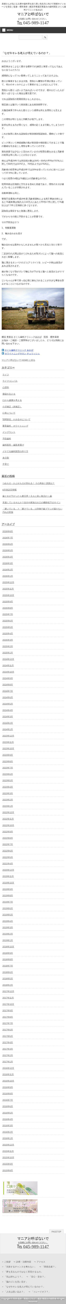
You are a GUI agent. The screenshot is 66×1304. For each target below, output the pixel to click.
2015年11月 (8, 1151)
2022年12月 (8, 812)
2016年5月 (7, 1113)
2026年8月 (7, 531)
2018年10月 (8, 946)
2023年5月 (7, 780)
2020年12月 (8, 870)
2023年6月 (7, 774)
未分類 (5, 458)
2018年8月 (7, 959)
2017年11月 (8, 998)
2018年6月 (7, 972)
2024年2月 (7, 723)
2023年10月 (8, 748)
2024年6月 (7, 697)
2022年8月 (7, 838)
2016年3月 (7, 1125)
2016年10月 (8, 1081)
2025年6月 (7, 621)
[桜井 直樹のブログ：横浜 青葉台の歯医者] (33, 15)
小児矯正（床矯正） (12, 406)
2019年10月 (8, 883)
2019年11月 (8, 876)
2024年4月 (7, 710)
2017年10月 (8, 1004)
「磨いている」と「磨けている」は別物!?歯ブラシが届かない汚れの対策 (32, 510)
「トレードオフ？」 (40, 1292)
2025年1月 (7, 652)
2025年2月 (7, 646)
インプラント (8, 432)
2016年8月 (7, 1093)
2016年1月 (7, 1138)
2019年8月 (7, 895)
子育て (5, 464)
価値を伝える (8, 394)
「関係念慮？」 (49, 1267)
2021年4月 (7, 863)
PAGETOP (56, 1232)
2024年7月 (7, 691)
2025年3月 (7, 640)
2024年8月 (7, 684)
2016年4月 (7, 1119)
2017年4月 (7, 1042)
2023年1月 (7, 806)
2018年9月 (7, 953)
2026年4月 (7, 557)
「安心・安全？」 (37, 1277)
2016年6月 (7, 1106)
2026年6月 (7, 544)
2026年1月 (7, 576)
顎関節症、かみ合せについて (16, 419)
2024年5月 (7, 704)
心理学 (5, 387)
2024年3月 (7, 716)
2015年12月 (8, 1145)
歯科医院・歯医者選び (13, 445)
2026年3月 (7, 563)
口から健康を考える (12, 400)
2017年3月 (7, 1049)
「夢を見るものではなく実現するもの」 (23, 1272)
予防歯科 (6, 438)
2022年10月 (8, 825)
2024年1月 (7, 729)
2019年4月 (7, 921)
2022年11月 (8, 819)
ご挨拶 (7, 1262)
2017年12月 (8, 991)
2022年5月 (7, 857)
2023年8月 (7, 761)
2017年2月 (7, 1055)
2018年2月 (7, 985)
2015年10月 (8, 1157)
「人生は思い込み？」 (15, 1292)
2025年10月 (8, 595)
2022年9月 (7, 831)
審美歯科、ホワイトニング (15, 426)
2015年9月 (7, 1164)
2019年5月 (7, 914)
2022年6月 (7, 851)
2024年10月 (8, 672)
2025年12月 (8, 582)
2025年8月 (7, 608)
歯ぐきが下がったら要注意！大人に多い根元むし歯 (27, 496)
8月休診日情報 (9, 490)
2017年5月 (7, 1036)
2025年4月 (7, 633)
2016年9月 (7, 1087)
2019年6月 (7, 908)
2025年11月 (8, 589)
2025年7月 (7, 614)
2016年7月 (7, 1100)
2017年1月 (7, 1061)
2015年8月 (7, 1170)
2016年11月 (8, 1074)
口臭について (8, 413)
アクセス (41, 1262)
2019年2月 (7, 934)
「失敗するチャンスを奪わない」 (20, 1267)
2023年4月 (7, 787)
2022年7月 (7, 844)
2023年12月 (8, 736)
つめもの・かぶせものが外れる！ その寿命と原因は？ (28, 483)
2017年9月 (7, 1010)
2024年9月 (7, 678)
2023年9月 (7, 755)
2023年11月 (8, 742)
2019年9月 (7, 889)
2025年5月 (7, 627)
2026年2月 (7, 569)
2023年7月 (7, 767)
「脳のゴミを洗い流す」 (16, 1282)
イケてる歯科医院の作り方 (15, 451)
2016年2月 (7, 1132)
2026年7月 (7, 537)
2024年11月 (8, 665)
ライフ (5, 374)
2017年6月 (7, 1029)
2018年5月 (7, 978)
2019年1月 (7, 940)
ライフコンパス (9, 381)
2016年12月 (8, 1068)
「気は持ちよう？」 (13, 1277)
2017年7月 (7, 1023)
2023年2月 (7, 799)
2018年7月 (7, 966)
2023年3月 (7, 793)
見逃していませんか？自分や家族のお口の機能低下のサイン (31, 502)
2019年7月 (7, 902)
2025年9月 (7, 601)
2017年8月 (7, 1017)
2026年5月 (7, 550)
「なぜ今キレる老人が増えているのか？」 (24, 1287)
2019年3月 (7, 927)
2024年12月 (8, 659)
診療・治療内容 (23, 1262)
